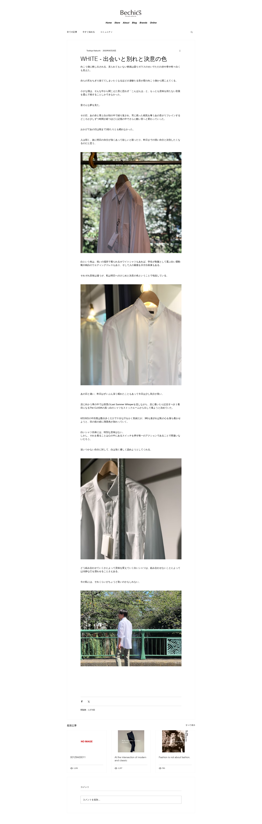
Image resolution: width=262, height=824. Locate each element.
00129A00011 (78, 757)
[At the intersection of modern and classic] (131, 741)
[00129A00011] (86, 741)
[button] (191, 32)
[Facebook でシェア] (82, 701)
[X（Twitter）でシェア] (88, 701)
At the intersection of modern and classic (130, 759)
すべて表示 (190, 725)
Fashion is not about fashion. (174, 757)
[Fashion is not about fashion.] (175, 741)
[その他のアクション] (179, 50)
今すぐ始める (89, 32)
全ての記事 (72, 32)
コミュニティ (106, 32)
